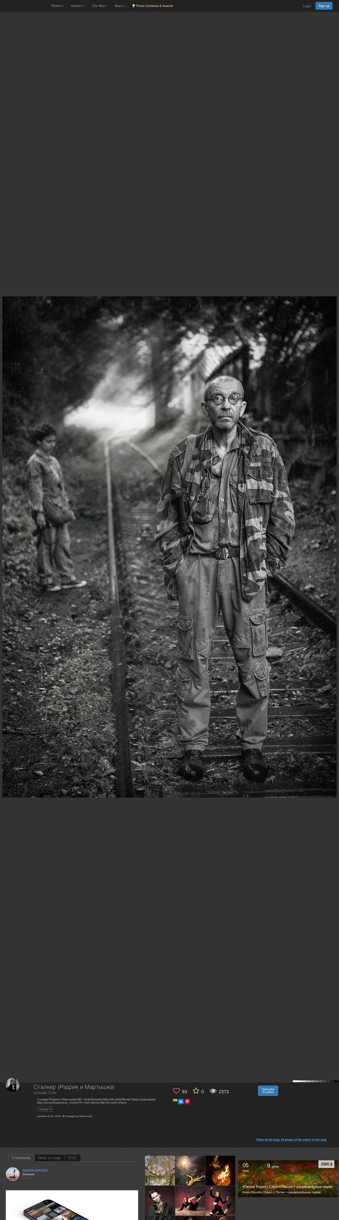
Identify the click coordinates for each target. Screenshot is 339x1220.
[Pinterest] (187, 1101)
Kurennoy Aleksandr (35, 1170)
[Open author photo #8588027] (190, 1200)
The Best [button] (99, 5)
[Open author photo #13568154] (160, 1170)
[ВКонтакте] (181, 1101)
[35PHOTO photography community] (25, 6)
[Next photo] (334, 530)
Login (307, 6)
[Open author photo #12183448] (220, 1170)
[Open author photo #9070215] (160, 1200)
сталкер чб (45, 1109)
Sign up (324, 5)
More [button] (119, 5)
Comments (21, 1158)
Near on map (49, 1158)
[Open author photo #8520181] (220, 1200)
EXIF (72, 1158)
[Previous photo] (4, 530)
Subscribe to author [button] (268, 1091)
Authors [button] (77, 5)
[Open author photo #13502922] (190, 1170)
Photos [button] (56, 5)
